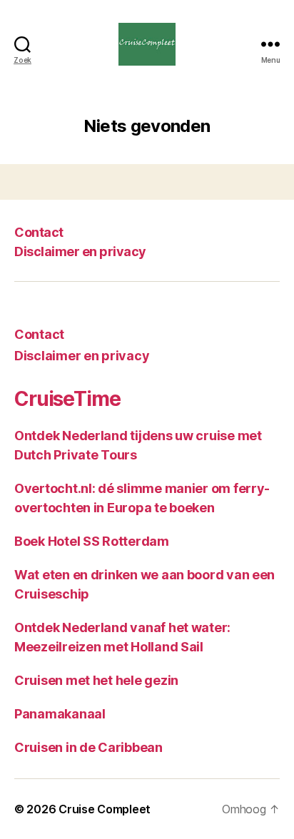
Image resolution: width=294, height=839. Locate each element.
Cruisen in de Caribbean (88, 747)
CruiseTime (67, 399)
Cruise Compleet (105, 809)
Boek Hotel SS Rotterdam (91, 541)
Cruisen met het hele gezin (96, 680)
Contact (39, 232)
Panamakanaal (60, 713)
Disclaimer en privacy (80, 251)
